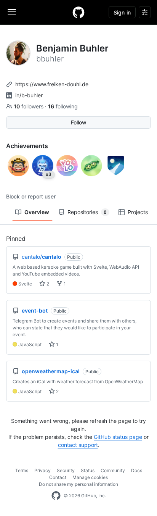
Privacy (42, 470)
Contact (57, 477)
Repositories (87, 212)
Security (66, 470)
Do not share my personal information (78, 484)
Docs (136, 470)
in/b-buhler (29, 95)
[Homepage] (78, 12)
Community (113, 470)
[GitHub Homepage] (56, 496)
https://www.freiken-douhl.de (51, 84)
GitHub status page (118, 437)
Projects (138, 212)
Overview (36, 212)
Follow (79, 122)
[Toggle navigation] (12, 12)
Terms (21, 470)
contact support (78, 445)
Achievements (27, 146)
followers (29, 106)
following (63, 106)
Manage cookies (90, 477)
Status (88, 470)
